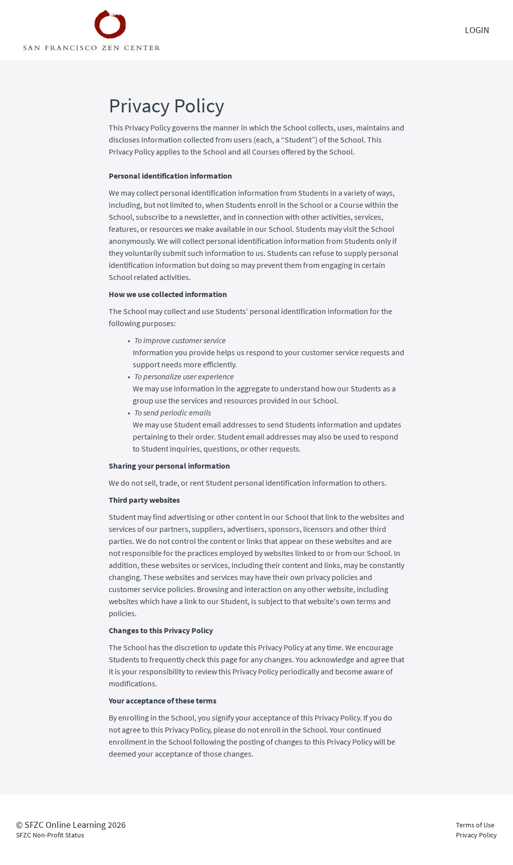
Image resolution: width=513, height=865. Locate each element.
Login (477, 30)
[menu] (477, 30)
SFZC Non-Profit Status (50, 834)
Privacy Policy (476, 834)
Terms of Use (475, 824)
